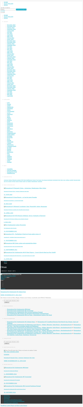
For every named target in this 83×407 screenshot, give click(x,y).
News (6, 5)
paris (5, 181)
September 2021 (11, 74)
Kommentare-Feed (12, 172)
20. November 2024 (10, 383)
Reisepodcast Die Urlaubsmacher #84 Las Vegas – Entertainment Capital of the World (29, 315)
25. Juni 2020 (8, 194)
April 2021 (10, 80)
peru (7, 181)
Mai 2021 (9, 78)
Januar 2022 (10, 68)
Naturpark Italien (77, 180)
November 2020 (11, 87)
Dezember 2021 (11, 70)
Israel (8, 121)
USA (8, 102)
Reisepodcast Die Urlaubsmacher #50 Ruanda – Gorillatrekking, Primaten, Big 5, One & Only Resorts (44, 331)
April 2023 (10, 51)
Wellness (9, 156)
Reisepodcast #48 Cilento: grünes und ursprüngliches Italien (13, 246)
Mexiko (9, 150)
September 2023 (11, 45)
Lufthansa (68, 180)
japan (64, 180)
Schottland (10, 108)
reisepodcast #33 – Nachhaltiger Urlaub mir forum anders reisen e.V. (14, 237)
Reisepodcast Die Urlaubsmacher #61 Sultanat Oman (13, 292)
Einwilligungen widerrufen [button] (11, 403)
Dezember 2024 (11, 25)
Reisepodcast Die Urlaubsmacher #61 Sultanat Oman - (21, 322)
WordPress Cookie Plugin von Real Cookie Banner (14, 405)
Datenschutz (7, 397)
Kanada (9, 140)
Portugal (9, 162)
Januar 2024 (10, 39)
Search (21, 9)
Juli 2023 (9, 46)
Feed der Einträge (11, 170)
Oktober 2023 (10, 43)
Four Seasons (38, 180)
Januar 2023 (10, 55)
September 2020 (11, 90)
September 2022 (11, 59)
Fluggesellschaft (11, 133)
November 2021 (11, 71)
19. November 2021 (10, 231)
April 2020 (10, 96)
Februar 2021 (10, 83)
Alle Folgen (8, 3)
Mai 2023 (9, 49)
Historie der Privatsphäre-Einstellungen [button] (14, 401)
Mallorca (9, 120)
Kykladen (9, 136)
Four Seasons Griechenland (47, 180)
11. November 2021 (10, 240)
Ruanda (9, 149)
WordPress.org (11, 173)
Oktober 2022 (10, 58)
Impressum (7, 395)
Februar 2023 (10, 54)
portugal (9, 181)
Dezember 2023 (11, 41)
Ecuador (9, 147)
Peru (8, 153)
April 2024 (10, 35)
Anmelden (10, 169)
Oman (8, 160)
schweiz (17, 181)
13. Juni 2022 (8, 259)
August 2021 (10, 75)
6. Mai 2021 (7, 222)
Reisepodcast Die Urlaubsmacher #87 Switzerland (20, 310)
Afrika (9, 105)
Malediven (10, 129)
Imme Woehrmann (7, 295)
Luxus (8, 113)
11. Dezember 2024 (10, 374)
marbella (71, 180)
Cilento (9, 118)
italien (61, 180)
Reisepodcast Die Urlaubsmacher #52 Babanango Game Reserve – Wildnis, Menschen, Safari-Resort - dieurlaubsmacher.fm (39, 324)
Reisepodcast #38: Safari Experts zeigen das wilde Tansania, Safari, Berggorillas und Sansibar (44, 328)
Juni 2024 (9, 33)
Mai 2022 (9, 62)
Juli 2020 (9, 91)
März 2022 (10, 65)
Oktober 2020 (10, 88)
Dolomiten (10, 131)
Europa (9, 104)
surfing (24, 181)
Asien (8, 155)
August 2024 (10, 30)
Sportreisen (10, 126)
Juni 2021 (9, 77)
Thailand (9, 159)
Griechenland (10, 111)
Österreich (10, 114)
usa (26, 181)
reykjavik (13, 181)
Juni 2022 (9, 61)
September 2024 (11, 29)
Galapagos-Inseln (11, 146)
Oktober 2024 (10, 28)
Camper (9, 143)
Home (6, 2)
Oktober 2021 (10, 72)
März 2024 (10, 36)
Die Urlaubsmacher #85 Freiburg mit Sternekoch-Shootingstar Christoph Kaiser (28, 313)
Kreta (8, 139)
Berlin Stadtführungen (28, 180)
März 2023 (10, 52)
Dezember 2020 (11, 86)
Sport (8, 127)
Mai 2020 (9, 94)
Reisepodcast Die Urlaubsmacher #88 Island (18, 309)
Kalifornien (10, 152)
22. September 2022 (10, 249)
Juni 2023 (9, 48)
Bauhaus (10, 180)
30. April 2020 (8, 213)
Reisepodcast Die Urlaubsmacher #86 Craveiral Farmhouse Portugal (25, 312)
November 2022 (11, 57)
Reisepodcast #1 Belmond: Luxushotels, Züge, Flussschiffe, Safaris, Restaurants (16, 209)
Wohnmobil (10, 142)
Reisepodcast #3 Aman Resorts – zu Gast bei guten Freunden (13, 200)
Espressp (34, 180)
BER (22, 180)
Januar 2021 (10, 84)
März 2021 (10, 81)
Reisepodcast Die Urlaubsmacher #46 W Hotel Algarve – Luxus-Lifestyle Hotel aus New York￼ (19, 255)
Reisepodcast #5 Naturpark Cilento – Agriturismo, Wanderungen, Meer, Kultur (16, 191)
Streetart (21, 181)
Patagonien (10, 123)
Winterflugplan (34, 181)
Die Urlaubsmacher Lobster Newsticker (10, 228)
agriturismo (6, 180)
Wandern (29, 181)
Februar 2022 (10, 67)
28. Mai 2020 (8, 204)
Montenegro (10, 144)
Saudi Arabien (11, 134)
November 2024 (11, 26)
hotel (59, 180)
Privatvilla (10, 137)
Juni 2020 (9, 93)
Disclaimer (7, 398)
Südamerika (10, 107)
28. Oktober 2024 (10, 392)
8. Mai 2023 (18, 295)
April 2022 (10, 64)
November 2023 (11, 42)
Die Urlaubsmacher (8, 276)
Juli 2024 (9, 32)
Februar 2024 (10, 38)
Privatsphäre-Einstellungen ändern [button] (13, 400)
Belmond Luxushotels (16, 180)
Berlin (8, 117)
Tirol (8, 115)
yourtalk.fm (40, 181)
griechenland (55, 180)
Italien (8, 110)
